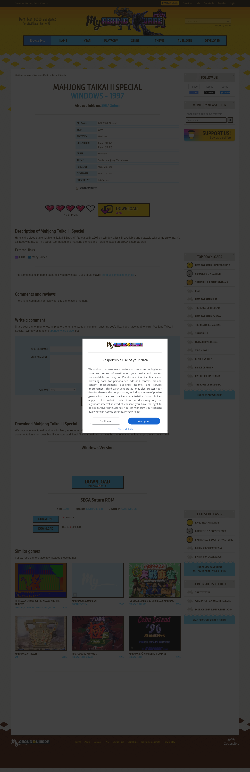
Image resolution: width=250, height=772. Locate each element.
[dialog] (125, 386)
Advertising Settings (111, 407)
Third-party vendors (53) (120, 388)
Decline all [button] (105, 421)
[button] (125, 429)
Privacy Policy (132, 411)
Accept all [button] (144, 421)
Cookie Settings (114, 411)
